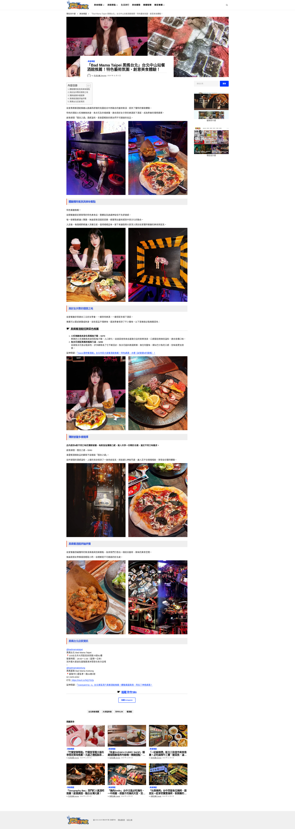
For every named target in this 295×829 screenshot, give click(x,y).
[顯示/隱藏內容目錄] (87, 86)
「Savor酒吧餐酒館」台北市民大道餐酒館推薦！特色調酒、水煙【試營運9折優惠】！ (116, 353)
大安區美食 (107, 712)
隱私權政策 (121, 820)
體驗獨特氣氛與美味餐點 (80, 89)
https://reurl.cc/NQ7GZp (82, 680)
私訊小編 (129, 820)
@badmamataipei (74, 649)
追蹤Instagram (126, 700)
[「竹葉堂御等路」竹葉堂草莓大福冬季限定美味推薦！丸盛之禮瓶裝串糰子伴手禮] (85, 736)
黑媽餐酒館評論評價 (78, 99)
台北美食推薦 (93, 712)
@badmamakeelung (75, 668)
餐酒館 (129, 712)
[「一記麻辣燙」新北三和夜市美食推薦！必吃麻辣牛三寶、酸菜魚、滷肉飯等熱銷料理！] (168, 736)
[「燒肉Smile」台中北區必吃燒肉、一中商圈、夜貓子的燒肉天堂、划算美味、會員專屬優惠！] (127, 774)
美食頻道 (83, 14)
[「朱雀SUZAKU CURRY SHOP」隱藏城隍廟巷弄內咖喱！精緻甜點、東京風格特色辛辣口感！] (127, 736)
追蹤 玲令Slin (129, 692)
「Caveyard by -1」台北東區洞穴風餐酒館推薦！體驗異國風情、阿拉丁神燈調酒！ (115, 685)
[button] (227, 5)
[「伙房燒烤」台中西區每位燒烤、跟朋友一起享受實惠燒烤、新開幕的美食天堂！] (168, 774)
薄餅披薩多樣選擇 (77, 95)
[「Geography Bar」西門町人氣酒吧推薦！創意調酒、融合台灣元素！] (85, 774)
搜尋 (224, 83)
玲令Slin (119, 712)
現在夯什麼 (71, 14)
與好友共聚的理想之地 (79, 92)
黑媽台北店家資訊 (77, 102)
